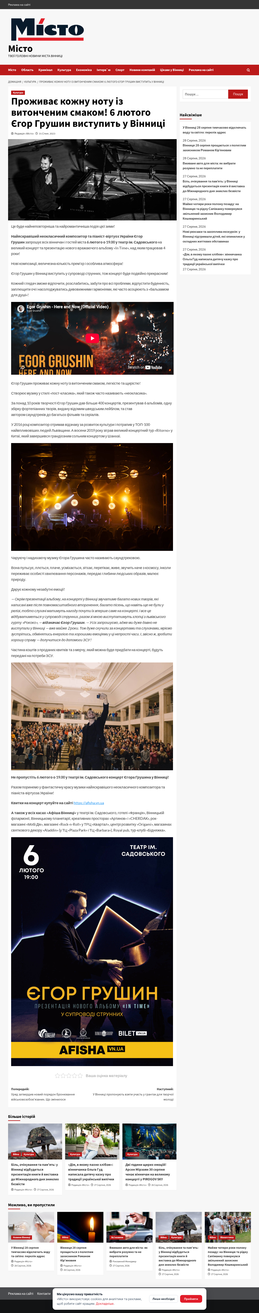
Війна (16, 1154)
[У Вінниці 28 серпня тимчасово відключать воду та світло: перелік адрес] (31, 1227)
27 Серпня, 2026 (45, 1189)
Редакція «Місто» (24, 133)
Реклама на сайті (19, 4)
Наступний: (133, 1094)
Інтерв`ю (103, 70)
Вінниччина (227, 1237)
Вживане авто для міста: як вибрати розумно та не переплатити (209, 165)
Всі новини (117, 1237)
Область (27, 70)
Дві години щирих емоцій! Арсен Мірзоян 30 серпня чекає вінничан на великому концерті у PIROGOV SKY (147, 1172)
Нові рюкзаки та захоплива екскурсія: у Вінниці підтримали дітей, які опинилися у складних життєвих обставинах (214, 236)
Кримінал (45, 70)
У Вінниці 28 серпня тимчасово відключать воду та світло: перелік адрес (214, 130)
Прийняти (191, 1298)
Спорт (120, 70)
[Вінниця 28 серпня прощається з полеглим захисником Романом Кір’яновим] (80, 1227)
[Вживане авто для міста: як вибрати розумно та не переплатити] (129, 1227)
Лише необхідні (164, 1298)
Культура (64, 70)
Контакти (44, 1293)
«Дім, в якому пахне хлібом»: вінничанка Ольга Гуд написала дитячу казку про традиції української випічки (91, 1172)
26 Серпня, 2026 (159, 1185)
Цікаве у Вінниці (172, 70)
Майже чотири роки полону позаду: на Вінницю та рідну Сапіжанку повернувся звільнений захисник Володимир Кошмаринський (212, 211)
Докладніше (105, 1304)
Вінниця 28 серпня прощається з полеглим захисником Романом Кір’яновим (214, 147)
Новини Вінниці (21, 1237)
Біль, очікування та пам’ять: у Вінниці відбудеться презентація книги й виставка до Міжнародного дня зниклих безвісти (35, 1174)
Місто (20, 49)
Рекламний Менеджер (124, 1261)
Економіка (84, 70)
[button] (248, 70)
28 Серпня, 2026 (22, 1266)
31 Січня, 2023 (47, 133)
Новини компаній (142, 70)
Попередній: (43, 1094)
